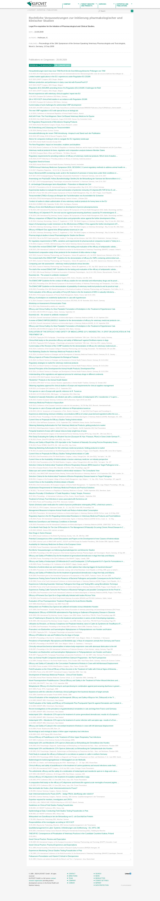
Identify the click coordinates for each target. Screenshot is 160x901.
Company (67, 4)
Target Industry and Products (87, 5)
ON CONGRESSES (62, 65)
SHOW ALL (34, 65)
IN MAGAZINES (46, 65)
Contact (72, 874)
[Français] (4, 1)
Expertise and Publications (122, 5)
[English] (1, 1)
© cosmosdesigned (126, 885)
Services (102, 4)
